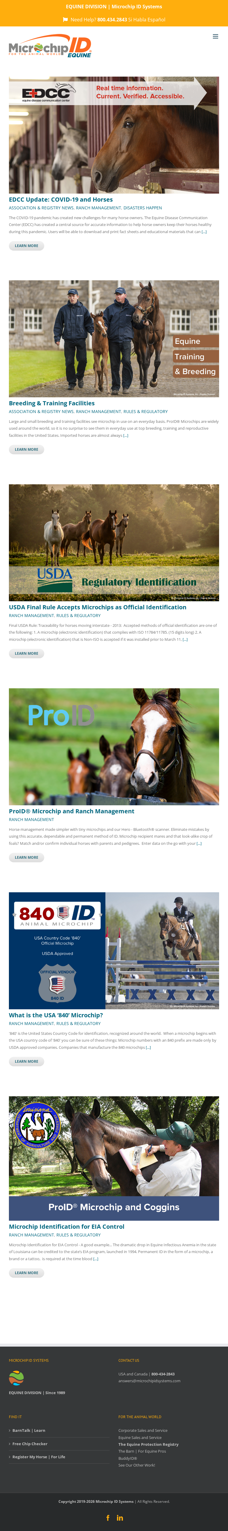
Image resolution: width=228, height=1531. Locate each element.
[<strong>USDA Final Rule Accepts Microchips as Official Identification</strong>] (114, 487)
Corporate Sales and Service (142, 1430)
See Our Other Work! (136, 1465)
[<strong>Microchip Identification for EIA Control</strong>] (114, 1099)
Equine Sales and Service (140, 1437)
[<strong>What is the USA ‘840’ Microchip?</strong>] (114, 895)
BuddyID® (127, 1458)
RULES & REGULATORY (146, 411)
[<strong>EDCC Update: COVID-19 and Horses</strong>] (114, 80)
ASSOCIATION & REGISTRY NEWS (41, 208)
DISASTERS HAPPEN (143, 208)
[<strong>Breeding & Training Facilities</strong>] (114, 283)
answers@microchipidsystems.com (149, 1380)
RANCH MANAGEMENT (98, 208)
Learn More (26, 245)
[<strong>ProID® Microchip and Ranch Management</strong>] (114, 691)
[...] (204, 231)
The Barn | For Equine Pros (142, 1451)
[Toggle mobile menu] (216, 36)
